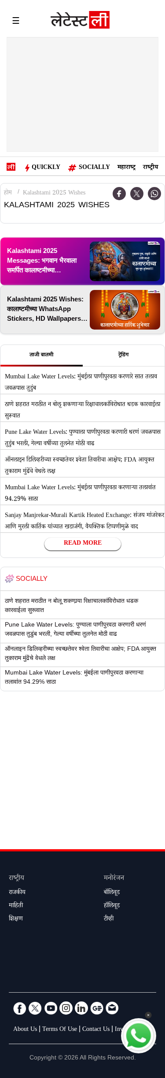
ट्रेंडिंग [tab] (123, 355)
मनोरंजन (114, 878)
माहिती (16, 906)
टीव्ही (109, 919)
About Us (25, 1030)
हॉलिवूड (112, 906)
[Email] (112, 1008)
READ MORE (83, 544)
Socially (94, 168)
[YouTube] (50, 1008)
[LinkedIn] (81, 1008)
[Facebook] (19, 1008)
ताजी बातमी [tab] (41, 355)
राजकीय (17, 893)
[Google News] (96, 1008)
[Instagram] (66, 1008)
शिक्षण (16, 919)
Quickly (46, 168)
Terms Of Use (59, 1030)
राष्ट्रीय (150, 168)
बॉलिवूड (112, 893)
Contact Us (96, 1030)
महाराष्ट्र (126, 168)
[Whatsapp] (154, 193)
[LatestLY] (80, 22)
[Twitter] (136, 193)
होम (8, 193)
